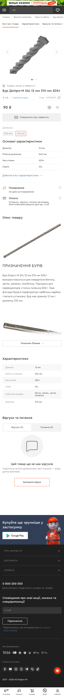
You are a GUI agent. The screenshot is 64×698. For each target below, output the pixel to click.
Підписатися (15, 621)
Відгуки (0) (17, 427)
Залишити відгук (32, 482)
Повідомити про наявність (34, 117)
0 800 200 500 (12, 583)
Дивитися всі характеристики (20, 175)
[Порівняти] (49, 107)
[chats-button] (57, 670)
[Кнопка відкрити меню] (4, 10)
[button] (56, 51)
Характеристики (30, 24)
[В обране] (57, 107)
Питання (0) (47, 427)
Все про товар (10, 24)
